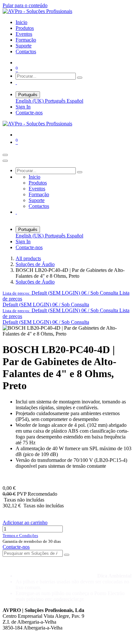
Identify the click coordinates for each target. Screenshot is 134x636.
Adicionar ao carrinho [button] (25, 522)
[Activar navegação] (5, 155)
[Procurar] (79, 78)
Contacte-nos (29, 112)
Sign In (23, 106)
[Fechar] (5, 161)
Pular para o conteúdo (25, 5)
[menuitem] (21, 22)
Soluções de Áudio (35, 264)
